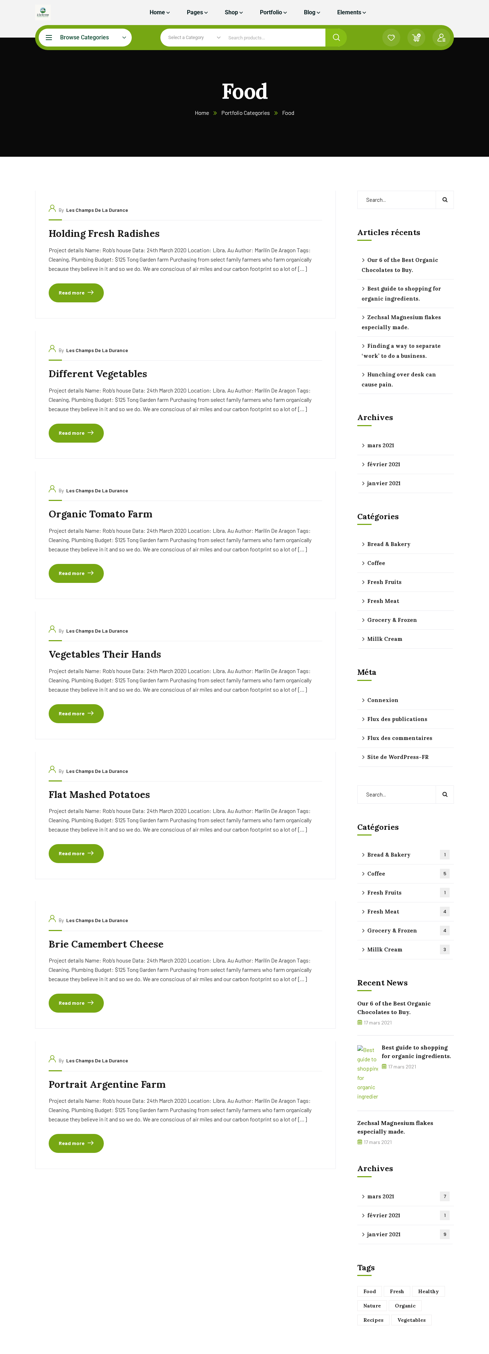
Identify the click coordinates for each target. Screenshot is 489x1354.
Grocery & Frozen (392, 620)
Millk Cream (384, 638)
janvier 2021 (384, 483)
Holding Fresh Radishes (104, 233)
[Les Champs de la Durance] (43, 12)
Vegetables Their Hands (105, 654)
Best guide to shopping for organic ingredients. (401, 293)
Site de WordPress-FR (398, 757)
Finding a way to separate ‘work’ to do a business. (401, 350)
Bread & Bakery (389, 544)
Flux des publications (397, 719)
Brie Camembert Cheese (106, 944)
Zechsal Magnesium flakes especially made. (401, 322)
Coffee (376, 563)
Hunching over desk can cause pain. (399, 379)
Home (202, 112)
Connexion (382, 700)
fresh (397, 1291)
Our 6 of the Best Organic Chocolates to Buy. (400, 265)
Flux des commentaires (399, 738)
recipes (373, 1320)
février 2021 (383, 464)
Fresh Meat (383, 601)
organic (405, 1305)
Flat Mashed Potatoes (99, 794)
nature (372, 1305)
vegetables (411, 1320)
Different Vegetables (98, 373)
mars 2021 (380, 445)
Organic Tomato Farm (100, 514)
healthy (428, 1291)
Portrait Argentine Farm (107, 1084)
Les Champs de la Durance (97, 210)
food (369, 1291)
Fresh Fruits (384, 582)
